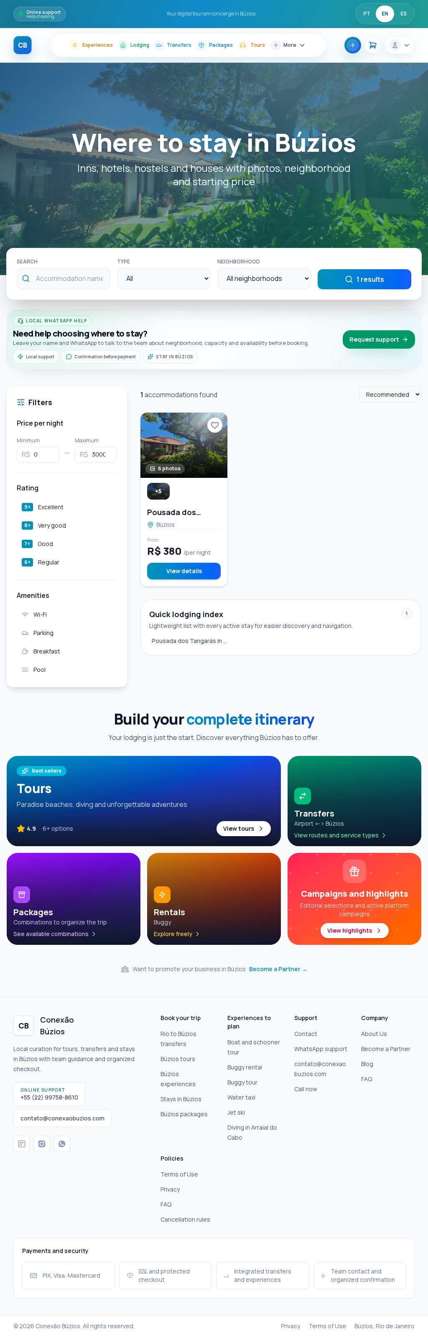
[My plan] (372, 45)
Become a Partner (385, 1049)
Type (123, 261)
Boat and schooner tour (253, 1047)
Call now (305, 1089)
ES (403, 13)
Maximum (87, 440)
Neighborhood (238, 261)
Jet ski (236, 1112)
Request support (374, 339)
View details (184, 571)
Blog (367, 1064)
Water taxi (241, 1097)
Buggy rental (244, 1067)
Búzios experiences (178, 1079)
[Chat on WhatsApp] (62, 1143)
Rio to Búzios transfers (178, 1039)
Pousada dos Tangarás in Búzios (191, 641)
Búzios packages (184, 1114)
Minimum (28, 440)
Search (27, 261)
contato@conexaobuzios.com (320, 1069)
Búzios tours (177, 1059)
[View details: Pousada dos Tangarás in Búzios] (183, 445)
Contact (305, 1034)
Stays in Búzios (180, 1099)
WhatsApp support (320, 1049)
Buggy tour (242, 1082)
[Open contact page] (21, 1143)
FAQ (366, 1079)
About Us (374, 1034)
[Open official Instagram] (41, 1143)
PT (366, 13)
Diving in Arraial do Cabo (252, 1132)
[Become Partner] (352, 45)
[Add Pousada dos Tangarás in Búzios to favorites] (214, 425)
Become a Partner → (278, 969)
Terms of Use (179, 1174)
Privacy (170, 1189)
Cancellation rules (185, 1219)
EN (385, 13)
